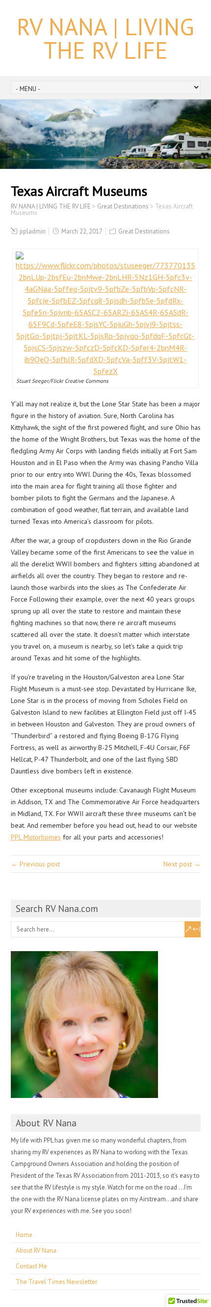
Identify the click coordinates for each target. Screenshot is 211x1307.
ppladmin (33, 231)
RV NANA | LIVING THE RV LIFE (105, 38)
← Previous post (35, 864)
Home (24, 1235)
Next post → (182, 864)
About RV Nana (36, 1250)
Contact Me (31, 1266)
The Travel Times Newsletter (56, 1282)
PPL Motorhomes (36, 837)
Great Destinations (144, 231)
